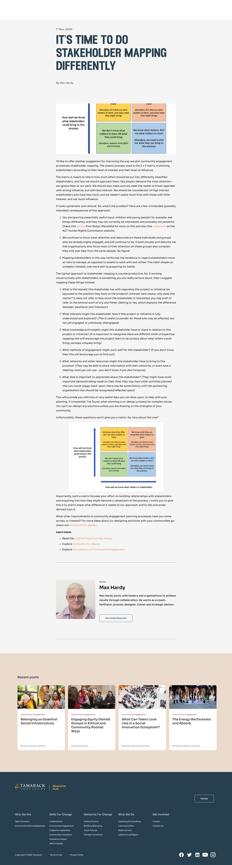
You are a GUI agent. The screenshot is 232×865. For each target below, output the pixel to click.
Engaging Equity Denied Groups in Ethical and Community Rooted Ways (90, 725)
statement (159, 226)
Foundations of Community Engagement (99, 549)
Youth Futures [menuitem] (90, 830)
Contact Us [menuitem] (158, 826)
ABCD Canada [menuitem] (56, 843)
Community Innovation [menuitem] (60, 834)
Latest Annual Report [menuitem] (128, 834)
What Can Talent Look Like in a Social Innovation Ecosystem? (141, 723)
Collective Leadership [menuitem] (59, 830)
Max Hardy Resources (115, 618)
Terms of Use (56, 855)
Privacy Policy (76, 855)
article (81, 226)
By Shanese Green (79, 746)
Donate (204, 798)
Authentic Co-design (83, 525)
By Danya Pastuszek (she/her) (136, 746)
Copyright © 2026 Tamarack (28, 855)
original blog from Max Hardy (93, 538)
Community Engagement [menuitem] (61, 826)
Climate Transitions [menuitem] (93, 834)
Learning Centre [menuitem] (126, 826)
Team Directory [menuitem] (22, 821)
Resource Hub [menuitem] (125, 830)
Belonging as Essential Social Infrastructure (39, 721)
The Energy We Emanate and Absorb (191, 721)
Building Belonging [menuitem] (93, 826)
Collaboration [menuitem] (56, 821)
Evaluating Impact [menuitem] (58, 839)
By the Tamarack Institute (33, 746)
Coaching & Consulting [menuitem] (129, 821)
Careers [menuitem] (156, 821)
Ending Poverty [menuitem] (91, 821)
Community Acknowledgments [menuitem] (30, 826)
